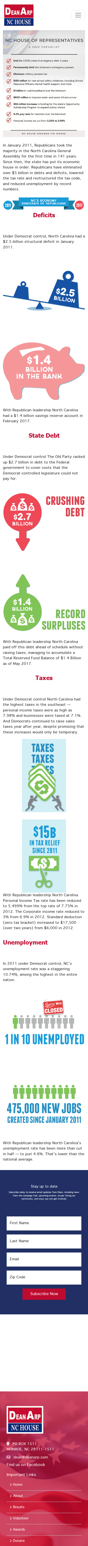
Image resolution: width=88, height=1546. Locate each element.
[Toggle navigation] (78, 15)
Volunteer (20, 1518)
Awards (18, 1529)
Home (17, 1485)
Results (18, 1507)
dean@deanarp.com (30, 1457)
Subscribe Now (44, 1294)
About (17, 1496)
